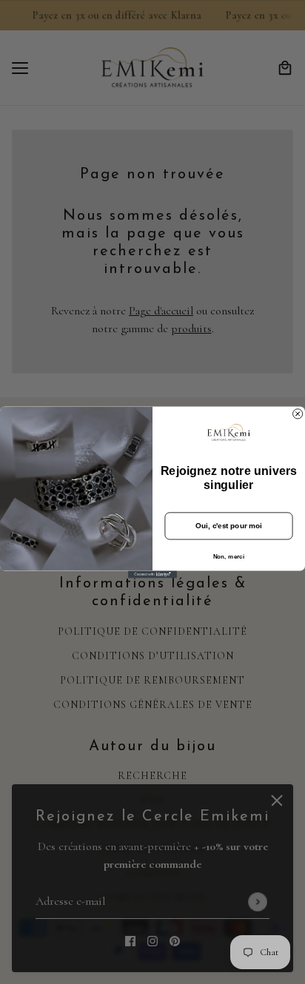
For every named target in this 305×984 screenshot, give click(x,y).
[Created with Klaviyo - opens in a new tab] (152, 574)
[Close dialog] (298, 413)
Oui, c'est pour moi (228, 526)
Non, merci (229, 556)
